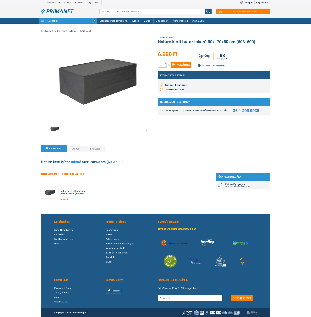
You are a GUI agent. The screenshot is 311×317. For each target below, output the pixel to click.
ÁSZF (109, 234)
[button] (165, 63)
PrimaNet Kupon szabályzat (120, 243)
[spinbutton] (161, 64)
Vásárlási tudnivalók (52, 2)
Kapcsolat (79, 2)
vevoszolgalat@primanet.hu (237, 186)
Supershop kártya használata (213, 65)
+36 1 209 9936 (245, 110)
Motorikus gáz (61, 301)
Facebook (115, 290)
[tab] (54, 148)
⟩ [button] (146, 130)
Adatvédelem (112, 239)
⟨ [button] (48, 130)
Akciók (135, 20)
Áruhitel (110, 257)
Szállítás (68, 2)
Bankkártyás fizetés (64, 239)
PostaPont (59, 234)
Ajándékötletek (180, 20)
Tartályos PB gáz (62, 292)
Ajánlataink (198, 20)
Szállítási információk (116, 252)
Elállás (97, 2)
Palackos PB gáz (62, 288)
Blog (89, 2)
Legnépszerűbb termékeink (113, 20)
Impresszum (112, 229)
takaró (76, 161)
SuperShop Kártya (63, 229)
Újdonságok (162, 20)
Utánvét (58, 243)
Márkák (147, 20)
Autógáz (58, 297)
